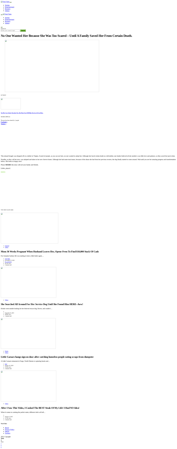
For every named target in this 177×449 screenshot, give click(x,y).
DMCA (7, 431)
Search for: (3, 28)
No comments (8, 262)
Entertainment (9, 7)
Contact (7, 433)
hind (6, 364)
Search (23, 30)
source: (3, 172)
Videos (7, 11)
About (7, 428)
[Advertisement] (88, 139)
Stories (7, 5)
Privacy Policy (9, 429)
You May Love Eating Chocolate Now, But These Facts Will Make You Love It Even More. (22, 113)
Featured (7, 246)
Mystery (7, 9)
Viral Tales (7, 259)
